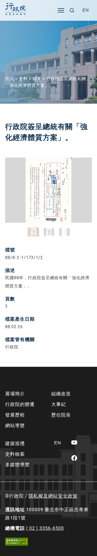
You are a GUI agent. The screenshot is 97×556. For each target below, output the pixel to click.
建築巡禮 (15, 443)
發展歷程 (15, 415)
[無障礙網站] (16, 542)
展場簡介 (15, 393)
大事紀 (58, 404)
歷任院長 (61, 415)
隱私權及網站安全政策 (53, 496)
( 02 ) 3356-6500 (45, 528)
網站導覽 (15, 425)
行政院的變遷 (20, 404)
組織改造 (61, 393)
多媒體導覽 (17, 464)
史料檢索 (15, 454)
